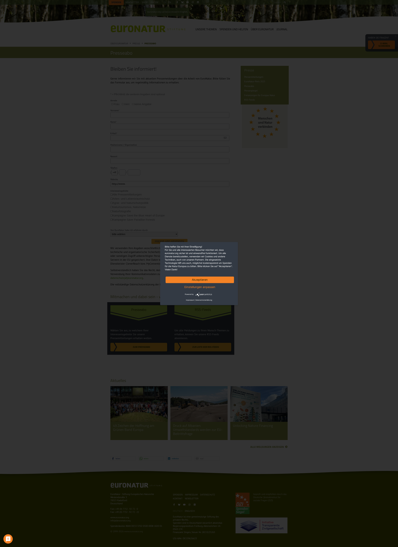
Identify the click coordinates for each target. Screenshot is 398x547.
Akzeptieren (200, 279)
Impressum (190, 300)
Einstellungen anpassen (199, 287)
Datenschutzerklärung (204, 300)
